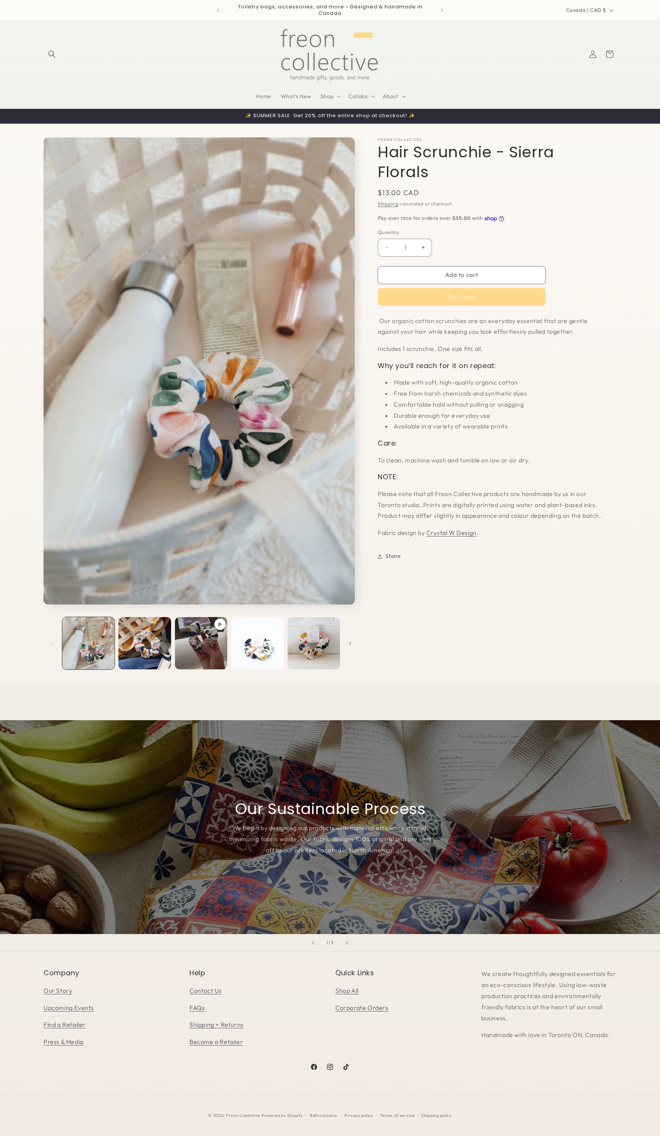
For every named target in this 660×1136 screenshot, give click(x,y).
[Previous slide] (313, 942)
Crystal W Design (451, 532)
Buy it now (462, 297)
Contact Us (205, 990)
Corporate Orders (361, 1008)
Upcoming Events (69, 1008)
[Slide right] (350, 643)
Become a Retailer (216, 1042)
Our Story (58, 990)
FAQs (197, 1008)
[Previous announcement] (218, 10)
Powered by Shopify (282, 1115)
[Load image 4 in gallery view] (314, 643)
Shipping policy (436, 1115)
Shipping (388, 204)
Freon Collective (243, 1115)
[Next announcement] (442, 10)
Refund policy (324, 1115)
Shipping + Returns (216, 1024)
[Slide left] (52, 643)
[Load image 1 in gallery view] (88, 643)
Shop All (347, 990)
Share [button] (393, 556)
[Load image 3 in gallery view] (257, 643)
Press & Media (64, 1042)
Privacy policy (359, 1115)
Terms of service (397, 1115)
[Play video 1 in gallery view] (201, 643)
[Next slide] (346, 942)
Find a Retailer (65, 1024)
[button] (52, 54)
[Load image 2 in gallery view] (144, 643)
